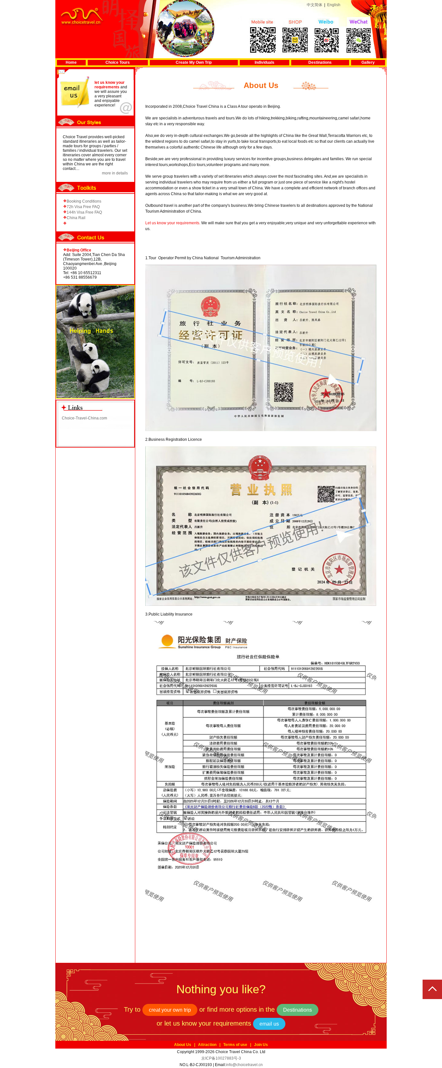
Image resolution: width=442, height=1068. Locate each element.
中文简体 (314, 5)
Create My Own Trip (194, 62)
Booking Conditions (84, 201)
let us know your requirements (109, 84)
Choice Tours (117, 62)
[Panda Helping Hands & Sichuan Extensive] (95, 397)
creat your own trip (170, 1010)
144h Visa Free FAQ (84, 212)
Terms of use (235, 1044)
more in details (115, 173)
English (333, 5)
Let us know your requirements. (172, 223)
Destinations (320, 62)
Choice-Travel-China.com (84, 418)
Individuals (264, 62)
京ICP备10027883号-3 (221, 1058)
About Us (182, 1044)
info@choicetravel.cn (244, 1064)
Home (71, 62)
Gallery (368, 62)
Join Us (261, 1044)
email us (269, 1024)
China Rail (76, 218)
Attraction (207, 1044)
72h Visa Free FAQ (83, 207)
